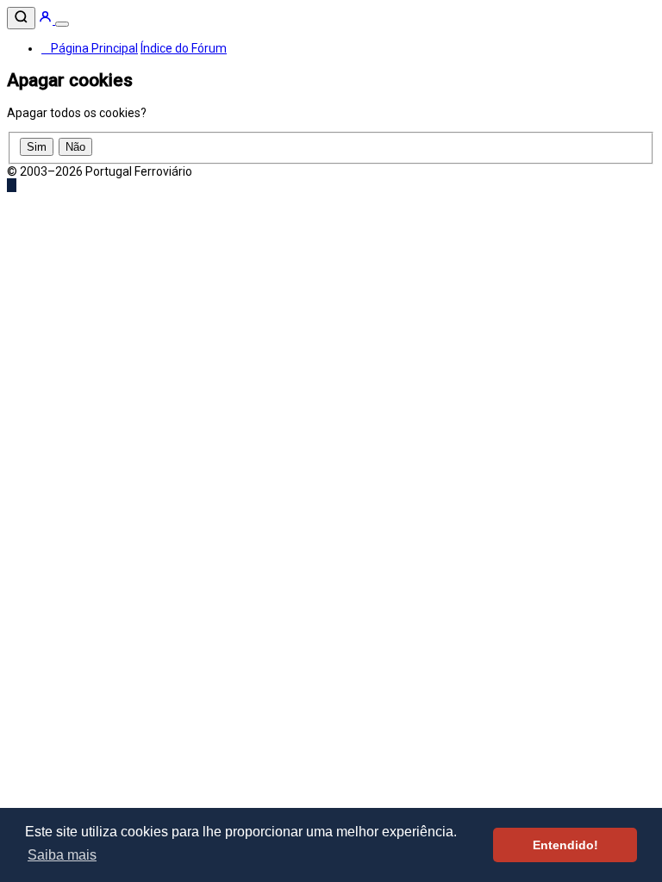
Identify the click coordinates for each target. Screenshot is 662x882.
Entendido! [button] (565, 845)
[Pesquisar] (21, 18)
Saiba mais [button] (62, 855)
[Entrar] (46, 20)
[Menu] (62, 24)
